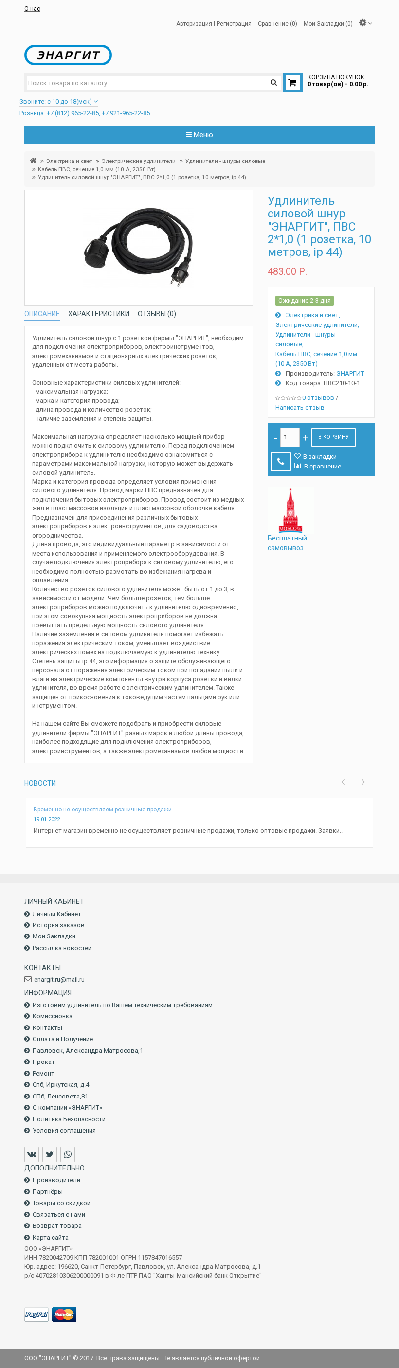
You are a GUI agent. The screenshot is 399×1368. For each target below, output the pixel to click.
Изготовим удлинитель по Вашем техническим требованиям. (123, 1004)
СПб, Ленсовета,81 (60, 1096)
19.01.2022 (47, 819)
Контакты (47, 1027)
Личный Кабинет (57, 914)
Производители (56, 1180)
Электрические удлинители (139, 161)
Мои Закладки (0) (328, 23)
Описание (42, 314)
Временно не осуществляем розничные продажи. (103, 809)
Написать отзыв (300, 407)
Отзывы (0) (157, 314)
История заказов (59, 925)
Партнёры (48, 1191)
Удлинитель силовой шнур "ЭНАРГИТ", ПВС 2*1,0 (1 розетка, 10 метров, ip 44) (142, 177)
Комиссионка (53, 1016)
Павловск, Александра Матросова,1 (88, 1050)
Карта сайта (51, 1237)
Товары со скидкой (62, 1202)
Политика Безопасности (69, 1119)
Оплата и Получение (63, 1039)
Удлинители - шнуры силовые (225, 161)
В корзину (333, 437)
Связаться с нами (59, 1214)
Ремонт (43, 1073)
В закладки (320, 456)
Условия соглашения (64, 1130)
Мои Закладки (54, 936)
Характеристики (98, 314)
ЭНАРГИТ (350, 373)
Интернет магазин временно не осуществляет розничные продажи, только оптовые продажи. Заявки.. (188, 830)
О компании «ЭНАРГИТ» (67, 1107)
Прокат (44, 1061)
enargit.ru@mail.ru (59, 979)
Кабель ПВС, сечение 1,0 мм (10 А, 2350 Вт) (97, 169)
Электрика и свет (69, 161)
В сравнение (322, 466)
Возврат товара (57, 1225)
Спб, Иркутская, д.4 (61, 1084)
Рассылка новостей (62, 948)
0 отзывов (318, 397)
